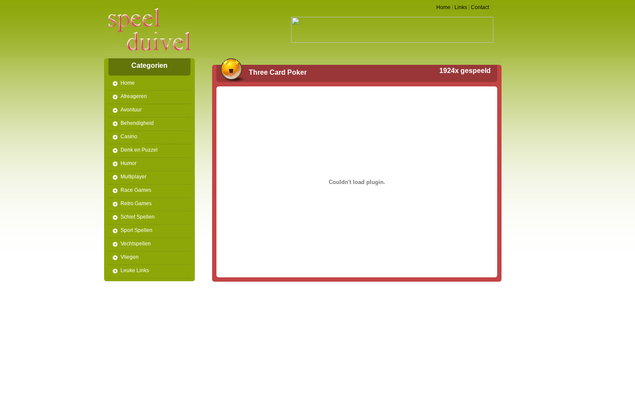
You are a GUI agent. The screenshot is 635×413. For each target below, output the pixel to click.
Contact (480, 7)
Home (443, 7)
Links (460, 7)
